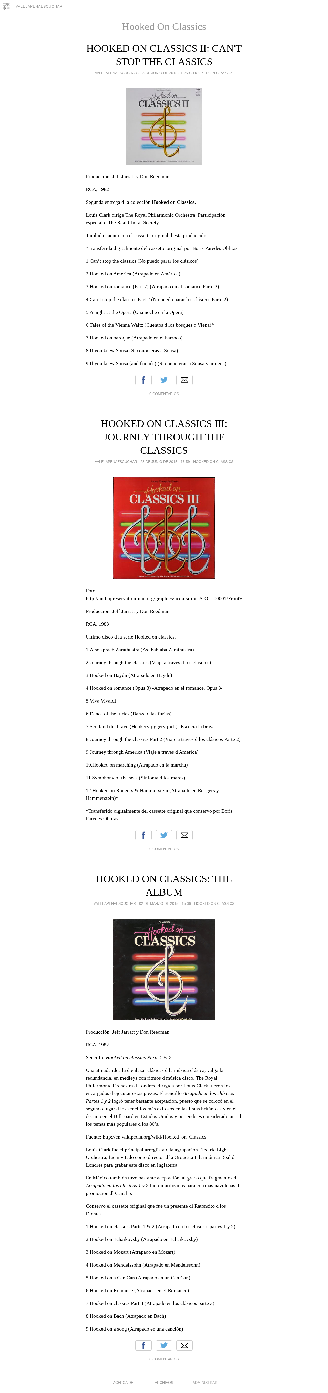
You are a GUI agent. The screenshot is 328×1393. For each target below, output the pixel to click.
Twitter (164, 380)
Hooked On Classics (213, 73)
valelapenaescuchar (39, 6)
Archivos (164, 1382)
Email (184, 380)
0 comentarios (164, 394)
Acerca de (123, 1382)
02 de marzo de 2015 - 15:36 (165, 903)
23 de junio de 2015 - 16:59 (165, 73)
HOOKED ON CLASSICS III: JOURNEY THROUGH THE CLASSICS (164, 437)
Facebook (143, 380)
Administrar (205, 1382)
